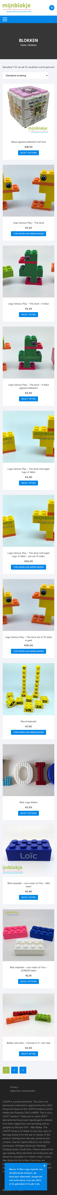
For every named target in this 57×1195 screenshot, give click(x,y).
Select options (28, 153)
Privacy (14, 1087)
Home (23, 45)
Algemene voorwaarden (22, 1090)
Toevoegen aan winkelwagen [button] (28, 233)
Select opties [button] (28, 314)
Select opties (28, 897)
